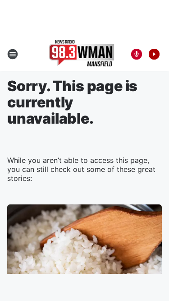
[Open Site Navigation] (12, 54)
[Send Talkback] (136, 54)
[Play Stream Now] (154, 54)
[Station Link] (82, 54)
